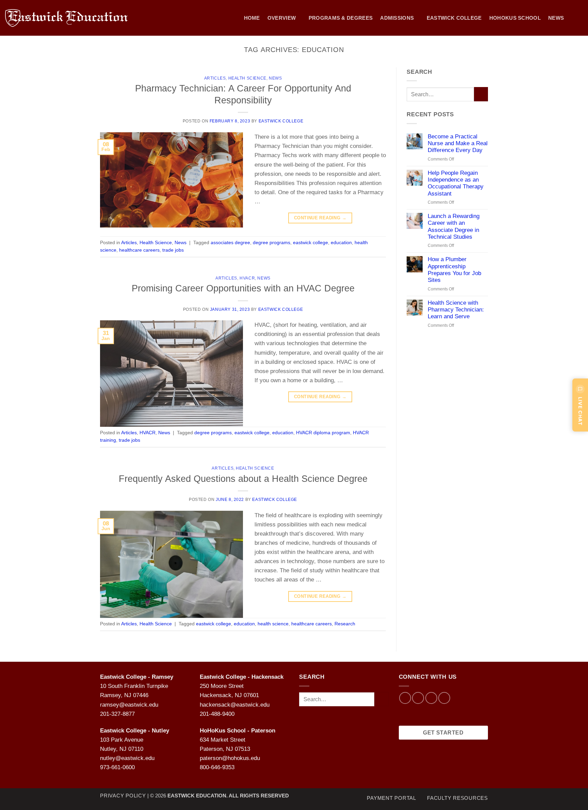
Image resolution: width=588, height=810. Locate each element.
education (341, 242)
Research (344, 623)
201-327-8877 (117, 714)
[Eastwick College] (73, 18)
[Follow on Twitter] (431, 698)
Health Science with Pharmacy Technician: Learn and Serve (456, 310)
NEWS (556, 18)
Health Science (247, 78)
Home (252, 18)
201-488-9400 (217, 714)
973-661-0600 (117, 767)
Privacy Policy (123, 795)
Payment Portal (391, 798)
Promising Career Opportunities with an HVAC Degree (243, 288)
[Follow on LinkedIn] (444, 698)
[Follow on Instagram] (418, 698)
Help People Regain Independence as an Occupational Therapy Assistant (456, 183)
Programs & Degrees (341, 18)
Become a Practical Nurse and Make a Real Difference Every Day (458, 143)
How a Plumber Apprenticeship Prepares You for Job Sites (454, 269)
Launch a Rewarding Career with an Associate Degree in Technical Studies (453, 226)
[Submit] (481, 94)
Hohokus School (515, 18)
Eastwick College (454, 18)
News (275, 78)
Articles (215, 78)
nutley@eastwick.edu (127, 758)
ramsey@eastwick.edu (129, 705)
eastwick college (310, 242)
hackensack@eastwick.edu (235, 705)
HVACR (247, 278)
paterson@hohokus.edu (230, 758)
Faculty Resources (457, 798)
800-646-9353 (217, 767)
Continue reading (320, 217)
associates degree (230, 242)
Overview (281, 18)
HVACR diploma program (323, 432)
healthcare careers (139, 250)
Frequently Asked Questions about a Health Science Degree (243, 478)
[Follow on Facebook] (405, 698)
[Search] (580, 18)
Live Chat (580, 411)
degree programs (271, 242)
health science (273, 623)
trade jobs (173, 250)
